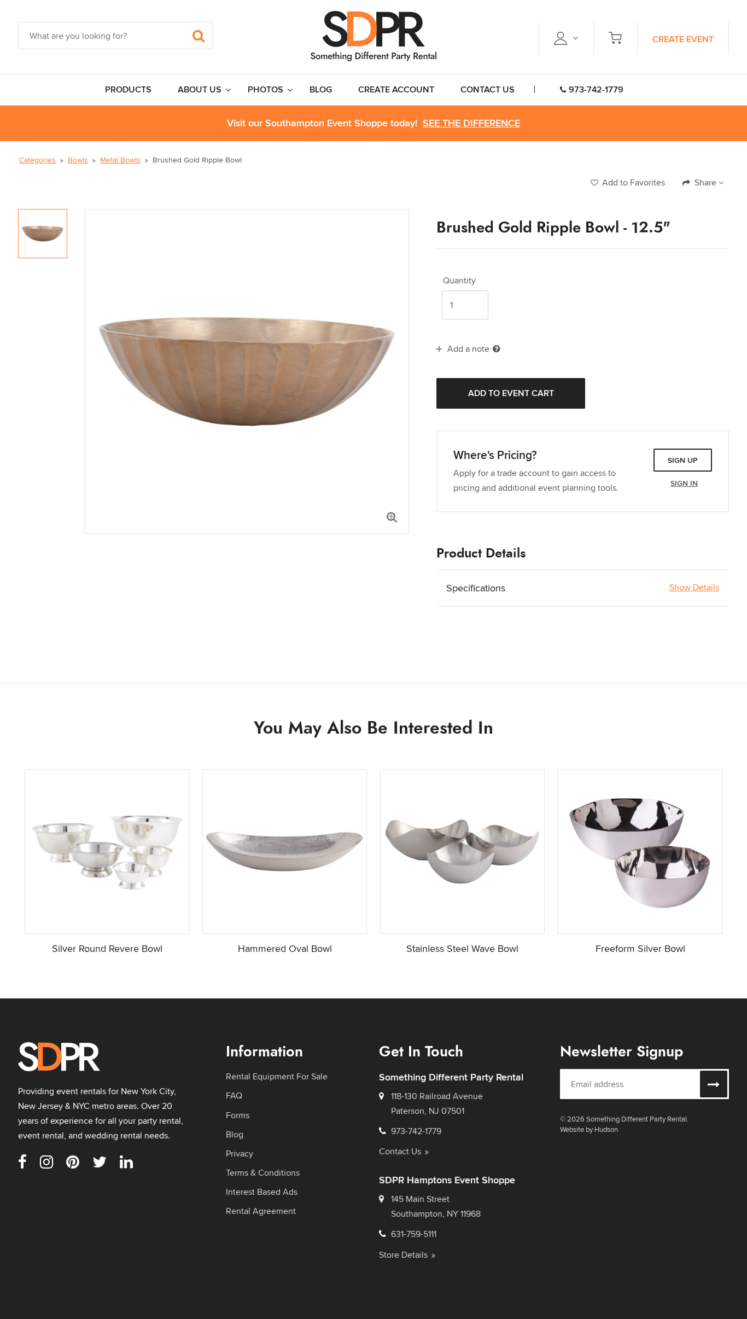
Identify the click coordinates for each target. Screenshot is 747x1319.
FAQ (234, 1095)
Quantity (459, 280)
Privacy (239, 1153)
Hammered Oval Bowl (285, 948)
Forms (237, 1115)
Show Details (694, 587)
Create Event (683, 39)
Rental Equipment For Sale (277, 1076)
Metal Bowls (120, 159)
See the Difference (471, 123)
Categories (37, 159)
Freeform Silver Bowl (640, 948)
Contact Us (400, 1151)
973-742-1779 (596, 89)
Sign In (684, 483)
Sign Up (683, 460)
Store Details (403, 1254)
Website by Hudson (589, 1129)
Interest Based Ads (261, 1192)
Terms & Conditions (263, 1172)
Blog (234, 1134)
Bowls (78, 159)
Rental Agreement (261, 1211)
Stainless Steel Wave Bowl (462, 948)
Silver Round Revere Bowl (107, 948)
